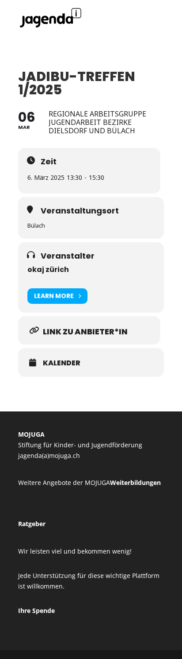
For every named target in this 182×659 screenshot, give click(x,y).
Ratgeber (32, 523)
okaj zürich (48, 269)
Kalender (61, 363)
